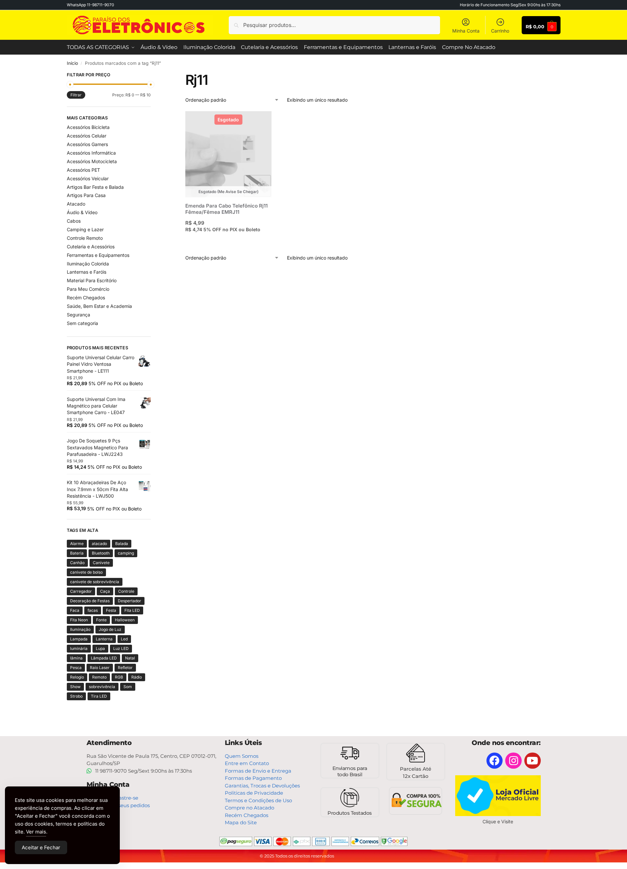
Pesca (76, 667)
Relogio (77, 677)
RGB (119, 677)
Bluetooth (101, 553)
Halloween (125, 619)
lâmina (76, 658)
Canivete (101, 562)
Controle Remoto (85, 238)
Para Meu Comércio (88, 289)
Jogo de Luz (110, 629)
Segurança (78, 314)
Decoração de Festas (90, 600)
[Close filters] (153, 75)
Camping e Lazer (85, 229)
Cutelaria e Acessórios (91, 246)
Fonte (101, 619)
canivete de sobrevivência (94, 581)
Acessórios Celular (86, 135)
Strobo (76, 696)
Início (72, 63)
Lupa (100, 648)
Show (75, 686)
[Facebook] (494, 761)
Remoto (99, 677)
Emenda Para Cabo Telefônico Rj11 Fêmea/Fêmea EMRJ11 (226, 209)
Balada (121, 543)
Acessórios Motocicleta (92, 161)
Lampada (79, 638)
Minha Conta (466, 31)
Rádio (136, 677)
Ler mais (228, 242)
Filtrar (76, 94)
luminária (79, 648)
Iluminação (80, 629)
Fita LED (132, 610)
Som (127, 686)
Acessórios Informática (91, 153)
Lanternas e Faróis (86, 272)
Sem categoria (82, 323)
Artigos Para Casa (86, 195)
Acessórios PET (83, 170)
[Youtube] (532, 761)
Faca (74, 610)
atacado (99, 543)
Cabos (74, 221)
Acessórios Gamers (87, 144)
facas (93, 610)
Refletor (125, 667)
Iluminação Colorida (88, 263)
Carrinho (500, 31)
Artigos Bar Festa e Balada (95, 187)
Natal (130, 658)
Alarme (77, 543)
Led (124, 638)
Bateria (77, 553)
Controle (126, 591)
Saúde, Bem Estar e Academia (99, 306)
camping (126, 553)
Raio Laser (100, 667)
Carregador (81, 591)
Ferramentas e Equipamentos (98, 255)
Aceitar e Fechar (41, 847)
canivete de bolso (86, 572)
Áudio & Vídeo (82, 212)
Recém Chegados (86, 297)
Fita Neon (79, 619)
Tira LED (99, 696)
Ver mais (36, 832)
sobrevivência (102, 686)
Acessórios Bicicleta (88, 127)
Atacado (76, 204)
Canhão (77, 562)
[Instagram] (513, 761)
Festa (111, 610)
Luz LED (121, 648)
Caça (105, 591)
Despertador (129, 600)
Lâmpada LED (104, 658)
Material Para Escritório (92, 280)
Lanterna (104, 638)
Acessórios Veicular (88, 178)
